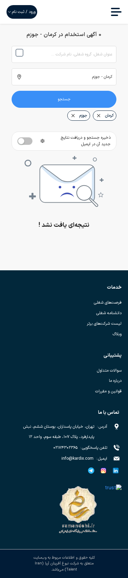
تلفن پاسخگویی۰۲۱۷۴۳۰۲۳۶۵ (80, 448)
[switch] (24, 141)
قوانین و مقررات (108, 391)
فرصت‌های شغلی (108, 303)
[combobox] (64, 54)
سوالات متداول (109, 371)
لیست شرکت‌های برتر (104, 324)
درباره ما (115, 381)
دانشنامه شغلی (109, 313)
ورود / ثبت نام (23, 12)
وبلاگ (117, 334)
